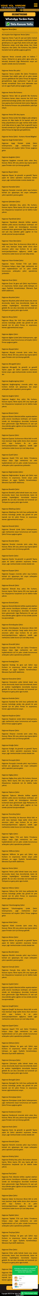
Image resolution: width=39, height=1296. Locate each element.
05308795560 (19, 14)
